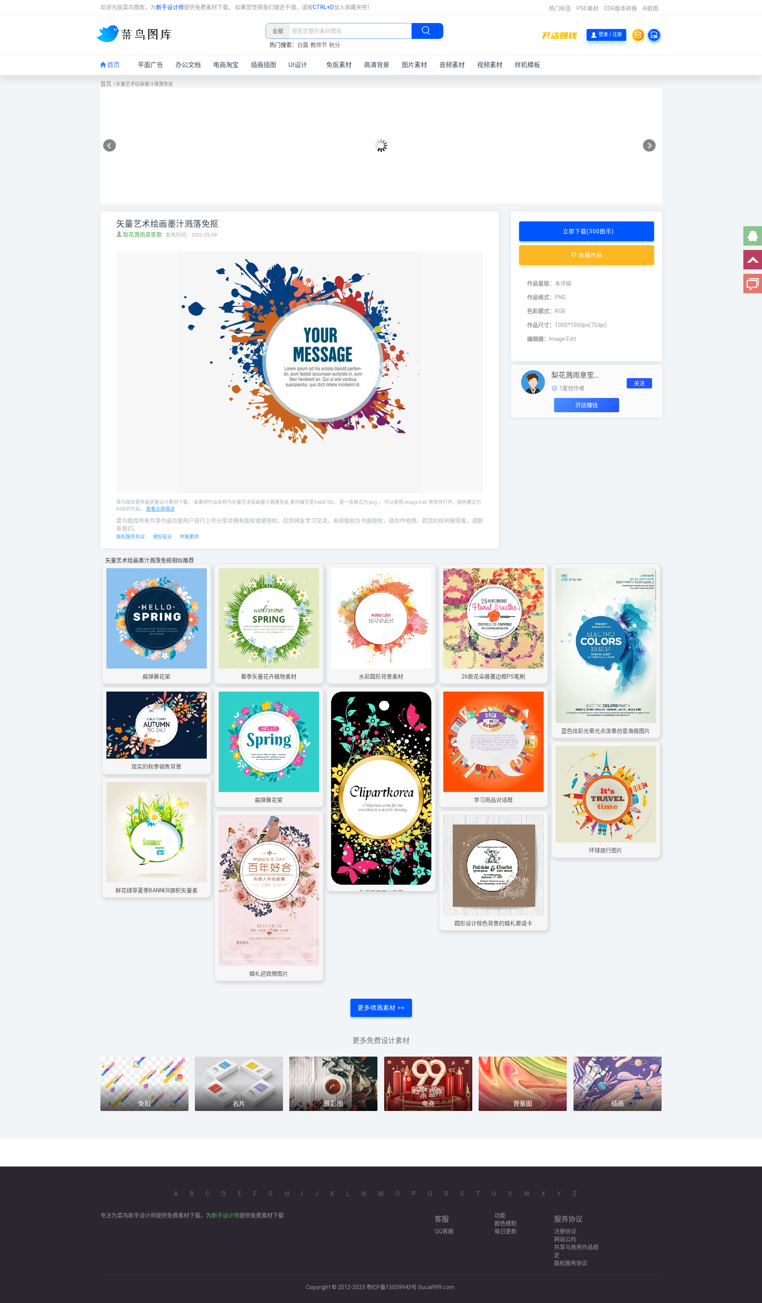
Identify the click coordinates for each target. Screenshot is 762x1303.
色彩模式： (541, 311)
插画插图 (263, 65)
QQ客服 (444, 1231)
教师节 (318, 45)
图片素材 (414, 65)
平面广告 (150, 65)
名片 (239, 1103)
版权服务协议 (130, 537)
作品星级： (541, 283)
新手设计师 (170, 7)
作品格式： (541, 297)
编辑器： (538, 339)
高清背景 (376, 65)
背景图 (522, 1103)
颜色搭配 (506, 1223)
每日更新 (506, 1231)
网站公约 (565, 1239)
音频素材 (452, 65)
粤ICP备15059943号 (391, 1287)
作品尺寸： (541, 325)
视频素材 (489, 65)
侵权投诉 (162, 537)
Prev (109, 145)
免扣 (144, 1103)
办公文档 (188, 65)
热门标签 (560, 8)
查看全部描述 (160, 509)
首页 (113, 65)
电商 (428, 1103)
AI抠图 (650, 8)
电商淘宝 (226, 65)
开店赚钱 (586, 405)
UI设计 (298, 65)
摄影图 (333, 1103)
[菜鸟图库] (137, 34)
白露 (302, 45)
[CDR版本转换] (654, 35)
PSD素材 (587, 8)
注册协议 (565, 1231)
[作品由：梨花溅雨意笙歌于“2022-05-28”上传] (533, 382)
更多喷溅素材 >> (381, 1007)
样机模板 (527, 65)
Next (649, 145)
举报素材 (189, 537)
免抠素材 (339, 65)
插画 (617, 1103)
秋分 (334, 45)
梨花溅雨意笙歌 (143, 234)
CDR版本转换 (620, 8)
